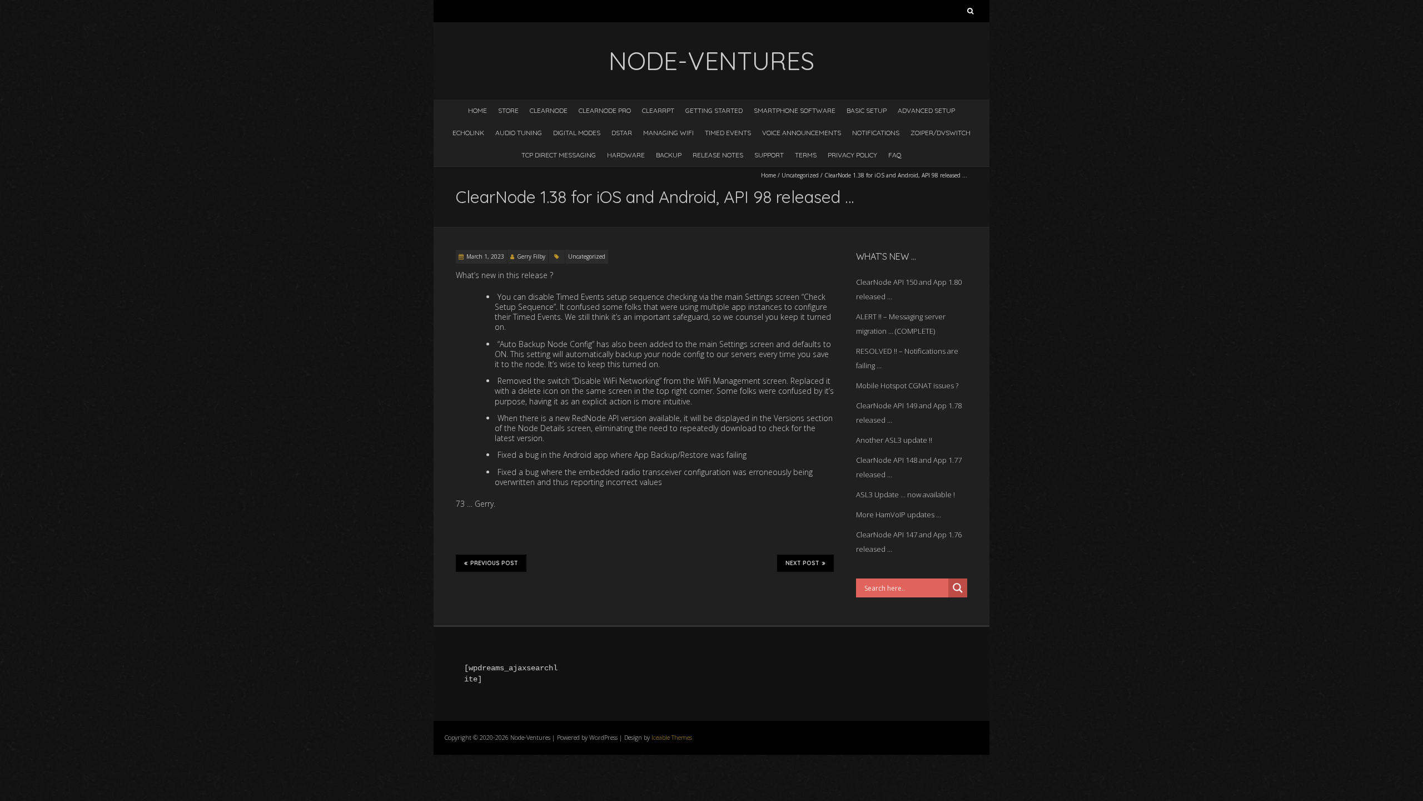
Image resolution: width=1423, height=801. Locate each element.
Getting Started (714, 110)
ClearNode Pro (605, 110)
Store (508, 110)
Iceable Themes (671, 737)
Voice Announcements (801, 132)
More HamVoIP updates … (898, 515)
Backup (668, 155)
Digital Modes (576, 132)
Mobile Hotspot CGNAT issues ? (907, 385)
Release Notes (718, 155)
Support (769, 155)
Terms (806, 155)
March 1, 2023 (485, 256)
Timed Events (728, 132)
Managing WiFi (668, 132)
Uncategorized (800, 175)
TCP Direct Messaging (558, 155)
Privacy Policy (852, 155)
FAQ (895, 155)
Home (477, 110)
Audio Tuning (518, 132)
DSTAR (621, 132)
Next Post (802, 563)
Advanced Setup (926, 110)
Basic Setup (867, 110)
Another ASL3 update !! (894, 440)
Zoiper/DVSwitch (940, 132)
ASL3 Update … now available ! (905, 495)
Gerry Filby (531, 256)
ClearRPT (658, 110)
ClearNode (549, 110)
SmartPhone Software (794, 110)
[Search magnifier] (957, 587)
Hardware (626, 155)
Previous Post (494, 563)
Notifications (875, 132)
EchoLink (468, 132)
